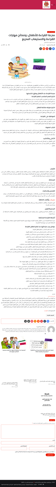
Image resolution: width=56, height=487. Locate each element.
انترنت (46, 310)
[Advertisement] (28, 20)
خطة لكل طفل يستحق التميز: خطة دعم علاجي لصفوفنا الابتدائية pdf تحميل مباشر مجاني (9, 384)
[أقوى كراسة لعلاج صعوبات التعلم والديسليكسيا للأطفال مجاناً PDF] (28, 368)
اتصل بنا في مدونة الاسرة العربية (7, 484)
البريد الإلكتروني (52, 446)
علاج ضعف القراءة (51, 32)
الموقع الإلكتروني (23, 446)
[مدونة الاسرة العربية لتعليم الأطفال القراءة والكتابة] (46, 5)
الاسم (54, 440)
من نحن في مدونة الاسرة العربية (19, 484)
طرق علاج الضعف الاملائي (51, 296)
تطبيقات (52, 199)
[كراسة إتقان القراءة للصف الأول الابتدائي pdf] (46, 369)
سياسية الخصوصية (29, 484)
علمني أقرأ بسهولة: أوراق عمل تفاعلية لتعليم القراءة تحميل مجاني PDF (48, 414)
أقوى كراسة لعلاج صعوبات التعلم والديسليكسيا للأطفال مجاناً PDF (30, 380)
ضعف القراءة (50, 315)
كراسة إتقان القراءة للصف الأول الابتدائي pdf (47, 382)
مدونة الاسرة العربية (50, 45)
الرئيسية (35, 484)
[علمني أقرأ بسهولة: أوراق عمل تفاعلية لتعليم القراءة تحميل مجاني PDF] (46, 400)
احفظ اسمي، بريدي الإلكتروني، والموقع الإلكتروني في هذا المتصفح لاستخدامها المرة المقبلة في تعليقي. (34, 452)
